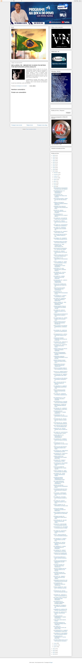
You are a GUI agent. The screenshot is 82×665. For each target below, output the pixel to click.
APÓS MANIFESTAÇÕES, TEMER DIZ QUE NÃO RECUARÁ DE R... (61, 199)
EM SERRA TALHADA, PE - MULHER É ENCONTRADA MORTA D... (60, 573)
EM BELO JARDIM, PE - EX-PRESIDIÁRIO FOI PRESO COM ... (61, 505)
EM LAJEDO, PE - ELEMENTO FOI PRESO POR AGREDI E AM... (60, 606)
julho (55, 181)
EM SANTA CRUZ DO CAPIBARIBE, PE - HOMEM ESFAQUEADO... (60, 617)
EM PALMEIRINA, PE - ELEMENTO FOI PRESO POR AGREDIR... (60, 195)
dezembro (56, 172)
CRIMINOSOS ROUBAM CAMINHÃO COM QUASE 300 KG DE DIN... (60, 339)
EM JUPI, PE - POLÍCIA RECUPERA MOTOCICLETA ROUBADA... (60, 211)
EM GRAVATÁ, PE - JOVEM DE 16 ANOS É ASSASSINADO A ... (61, 342)
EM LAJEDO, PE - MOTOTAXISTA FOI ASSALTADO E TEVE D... (60, 433)
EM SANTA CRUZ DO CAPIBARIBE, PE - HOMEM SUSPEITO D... (60, 412)
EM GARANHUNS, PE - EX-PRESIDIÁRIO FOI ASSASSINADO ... (59, 192)
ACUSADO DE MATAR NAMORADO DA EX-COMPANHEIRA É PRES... (59, 478)
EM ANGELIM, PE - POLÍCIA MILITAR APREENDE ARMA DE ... (60, 592)
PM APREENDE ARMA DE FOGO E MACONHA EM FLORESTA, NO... (60, 490)
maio (55, 184)
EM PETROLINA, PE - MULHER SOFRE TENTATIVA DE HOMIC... (60, 521)
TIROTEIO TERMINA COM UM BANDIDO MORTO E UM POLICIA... (60, 569)
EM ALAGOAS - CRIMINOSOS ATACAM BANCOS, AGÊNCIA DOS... (60, 494)
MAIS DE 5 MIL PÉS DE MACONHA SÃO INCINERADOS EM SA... (61, 486)
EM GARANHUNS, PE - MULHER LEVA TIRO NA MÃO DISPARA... (61, 402)
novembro (56, 174)
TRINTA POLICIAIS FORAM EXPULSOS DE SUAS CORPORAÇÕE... (59, 289)
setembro (56, 177)
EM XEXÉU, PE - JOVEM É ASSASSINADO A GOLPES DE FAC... (60, 252)
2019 (54, 167)
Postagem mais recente (16, 125)
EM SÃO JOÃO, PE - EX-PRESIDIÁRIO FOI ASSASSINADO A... (59, 436)
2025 (54, 157)
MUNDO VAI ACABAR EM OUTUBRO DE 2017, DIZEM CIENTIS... (60, 468)
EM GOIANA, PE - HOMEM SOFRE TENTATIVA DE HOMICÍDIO (59, 277)
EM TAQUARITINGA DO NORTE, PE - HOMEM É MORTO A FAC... (60, 235)
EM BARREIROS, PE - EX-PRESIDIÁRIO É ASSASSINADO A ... (61, 416)
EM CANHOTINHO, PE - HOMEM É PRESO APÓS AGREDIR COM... (60, 319)
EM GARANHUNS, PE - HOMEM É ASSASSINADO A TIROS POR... (61, 631)
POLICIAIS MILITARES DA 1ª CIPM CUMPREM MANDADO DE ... (60, 558)
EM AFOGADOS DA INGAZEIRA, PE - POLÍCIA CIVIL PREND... (60, 249)
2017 (54, 171)
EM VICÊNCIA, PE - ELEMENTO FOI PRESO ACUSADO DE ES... (61, 239)
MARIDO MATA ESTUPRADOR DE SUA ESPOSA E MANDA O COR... (61, 315)
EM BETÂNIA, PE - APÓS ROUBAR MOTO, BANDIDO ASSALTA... (60, 269)
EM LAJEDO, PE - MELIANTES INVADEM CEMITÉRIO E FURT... (60, 531)
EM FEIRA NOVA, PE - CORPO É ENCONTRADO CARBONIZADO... (60, 281)
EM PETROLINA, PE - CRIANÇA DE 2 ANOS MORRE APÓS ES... (61, 423)
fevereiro (56, 644)
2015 (54, 650)
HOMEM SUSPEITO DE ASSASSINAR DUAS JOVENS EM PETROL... (60, 457)
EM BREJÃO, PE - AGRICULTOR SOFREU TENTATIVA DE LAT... (60, 610)
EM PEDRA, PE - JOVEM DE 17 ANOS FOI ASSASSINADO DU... (61, 595)
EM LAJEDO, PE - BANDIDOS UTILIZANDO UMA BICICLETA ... (60, 394)
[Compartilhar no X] (32, 86)
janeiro (55, 646)
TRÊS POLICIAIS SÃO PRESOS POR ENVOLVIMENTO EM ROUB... (60, 447)
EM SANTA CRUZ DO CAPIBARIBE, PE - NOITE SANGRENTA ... (59, 265)
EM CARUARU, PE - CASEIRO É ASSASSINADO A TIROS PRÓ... (61, 409)
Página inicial (30, 125)
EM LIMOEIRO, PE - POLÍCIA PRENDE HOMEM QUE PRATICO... (60, 273)
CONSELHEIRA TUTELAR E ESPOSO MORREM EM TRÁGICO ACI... (59, 365)
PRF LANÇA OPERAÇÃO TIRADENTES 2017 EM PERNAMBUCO (59, 482)
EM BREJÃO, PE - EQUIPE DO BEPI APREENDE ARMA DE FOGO (60, 405)
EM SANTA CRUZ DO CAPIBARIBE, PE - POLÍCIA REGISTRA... (60, 637)
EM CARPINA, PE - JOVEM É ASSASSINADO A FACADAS (60, 551)
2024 (54, 158)
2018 (54, 169)
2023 (54, 160)
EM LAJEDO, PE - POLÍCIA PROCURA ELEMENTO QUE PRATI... (60, 501)
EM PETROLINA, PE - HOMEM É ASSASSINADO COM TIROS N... (60, 375)
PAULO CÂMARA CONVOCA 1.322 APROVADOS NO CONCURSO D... (61, 513)
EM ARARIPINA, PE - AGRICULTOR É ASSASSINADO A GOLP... (61, 293)
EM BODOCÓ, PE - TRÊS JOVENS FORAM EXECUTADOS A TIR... (59, 245)
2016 (54, 648)
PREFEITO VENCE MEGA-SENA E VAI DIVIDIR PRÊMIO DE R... (61, 256)
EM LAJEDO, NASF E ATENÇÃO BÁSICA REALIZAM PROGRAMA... (60, 598)
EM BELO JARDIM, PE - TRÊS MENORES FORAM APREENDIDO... (60, 303)
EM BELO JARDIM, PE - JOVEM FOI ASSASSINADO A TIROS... (60, 262)
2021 (54, 164)
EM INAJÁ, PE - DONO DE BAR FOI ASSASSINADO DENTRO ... (61, 525)
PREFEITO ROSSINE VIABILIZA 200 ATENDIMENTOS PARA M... (61, 369)
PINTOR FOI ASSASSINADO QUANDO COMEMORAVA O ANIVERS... (60, 353)
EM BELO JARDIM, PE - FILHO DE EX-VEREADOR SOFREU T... (60, 588)
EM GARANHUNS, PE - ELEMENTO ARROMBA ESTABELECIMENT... (59, 602)
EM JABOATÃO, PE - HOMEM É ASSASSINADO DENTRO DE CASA (60, 387)
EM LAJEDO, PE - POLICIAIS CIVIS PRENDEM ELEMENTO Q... (60, 498)
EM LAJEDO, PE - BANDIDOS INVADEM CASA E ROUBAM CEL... (60, 228)
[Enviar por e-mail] (30, 86)
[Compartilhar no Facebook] (33, 86)
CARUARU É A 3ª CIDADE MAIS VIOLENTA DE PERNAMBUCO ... (60, 554)
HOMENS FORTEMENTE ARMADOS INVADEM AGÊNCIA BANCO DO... (60, 203)
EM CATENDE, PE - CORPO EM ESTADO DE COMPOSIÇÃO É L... (60, 331)
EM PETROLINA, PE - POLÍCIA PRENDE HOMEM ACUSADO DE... (60, 420)
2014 (54, 652)
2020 (54, 165)
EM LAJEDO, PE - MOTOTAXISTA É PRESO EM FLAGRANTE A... (60, 225)
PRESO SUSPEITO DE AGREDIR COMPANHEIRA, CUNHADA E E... (60, 326)
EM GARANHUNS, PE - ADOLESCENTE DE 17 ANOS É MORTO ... (60, 215)
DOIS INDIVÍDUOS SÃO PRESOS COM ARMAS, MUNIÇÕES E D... (60, 379)
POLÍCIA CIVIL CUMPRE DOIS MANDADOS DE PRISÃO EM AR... (60, 285)
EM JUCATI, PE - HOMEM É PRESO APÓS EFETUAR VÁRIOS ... (59, 577)
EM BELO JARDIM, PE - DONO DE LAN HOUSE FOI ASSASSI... (61, 471)
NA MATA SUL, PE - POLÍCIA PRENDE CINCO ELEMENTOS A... (60, 429)
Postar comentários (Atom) (31, 129)
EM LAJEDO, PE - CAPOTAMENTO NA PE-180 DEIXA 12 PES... (60, 627)
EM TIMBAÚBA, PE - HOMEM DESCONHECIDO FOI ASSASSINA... (60, 547)
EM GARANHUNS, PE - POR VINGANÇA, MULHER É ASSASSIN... (59, 398)
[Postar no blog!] (31, 86)
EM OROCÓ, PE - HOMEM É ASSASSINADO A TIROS (59, 461)
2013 (54, 654)
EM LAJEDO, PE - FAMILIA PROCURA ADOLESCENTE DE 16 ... (60, 222)
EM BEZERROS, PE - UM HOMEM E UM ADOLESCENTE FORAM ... (61, 528)
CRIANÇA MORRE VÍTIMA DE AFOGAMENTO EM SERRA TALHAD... (60, 307)
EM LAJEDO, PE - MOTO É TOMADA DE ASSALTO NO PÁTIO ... (60, 311)
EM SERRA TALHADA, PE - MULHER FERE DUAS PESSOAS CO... (59, 565)
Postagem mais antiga (42, 125)
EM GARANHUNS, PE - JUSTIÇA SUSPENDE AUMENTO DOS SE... (60, 335)
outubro (55, 176)
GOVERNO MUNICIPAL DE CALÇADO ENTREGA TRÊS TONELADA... (60, 623)
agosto (55, 179)
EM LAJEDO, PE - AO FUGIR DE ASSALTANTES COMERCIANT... (61, 219)
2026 (54, 155)
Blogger (51, 662)
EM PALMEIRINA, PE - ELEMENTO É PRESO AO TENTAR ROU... (59, 584)
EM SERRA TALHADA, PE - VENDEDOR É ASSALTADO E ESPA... (60, 517)
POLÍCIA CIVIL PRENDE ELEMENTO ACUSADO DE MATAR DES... (60, 509)
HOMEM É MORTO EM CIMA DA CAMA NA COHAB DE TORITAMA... (60, 349)
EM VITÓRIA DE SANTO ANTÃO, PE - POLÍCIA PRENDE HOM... (60, 426)
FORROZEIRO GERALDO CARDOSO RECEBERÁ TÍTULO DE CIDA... (61, 357)
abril (55, 186)
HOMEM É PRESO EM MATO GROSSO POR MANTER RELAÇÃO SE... (60, 323)
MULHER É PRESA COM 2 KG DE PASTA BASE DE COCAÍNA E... (61, 640)
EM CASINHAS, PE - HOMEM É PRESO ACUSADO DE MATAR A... (60, 440)
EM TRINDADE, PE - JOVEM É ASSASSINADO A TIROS (60, 296)
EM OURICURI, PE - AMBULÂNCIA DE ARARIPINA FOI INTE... (61, 451)
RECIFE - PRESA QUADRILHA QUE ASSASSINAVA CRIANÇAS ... (60, 535)
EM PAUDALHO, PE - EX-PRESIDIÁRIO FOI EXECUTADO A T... (61, 444)
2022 (54, 162)
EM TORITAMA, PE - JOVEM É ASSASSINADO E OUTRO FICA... (60, 539)
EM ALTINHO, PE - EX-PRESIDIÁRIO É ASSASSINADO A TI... (61, 259)
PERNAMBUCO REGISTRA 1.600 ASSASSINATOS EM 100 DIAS (60, 581)
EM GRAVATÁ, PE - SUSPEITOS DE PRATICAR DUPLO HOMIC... (60, 345)
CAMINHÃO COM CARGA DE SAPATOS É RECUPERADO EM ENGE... (61, 207)
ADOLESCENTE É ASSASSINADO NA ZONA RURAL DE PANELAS (61, 189)
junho (55, 183)
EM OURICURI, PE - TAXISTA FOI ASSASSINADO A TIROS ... (60, 454)
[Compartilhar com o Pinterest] (35, 86)
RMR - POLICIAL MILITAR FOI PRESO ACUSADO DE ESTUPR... (60, 383)
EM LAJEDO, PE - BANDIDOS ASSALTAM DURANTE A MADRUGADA (60, 299)
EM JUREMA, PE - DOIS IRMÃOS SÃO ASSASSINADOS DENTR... (61, 634)
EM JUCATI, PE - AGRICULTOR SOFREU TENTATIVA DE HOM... (60, 613)
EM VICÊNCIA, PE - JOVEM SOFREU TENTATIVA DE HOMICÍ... (59, 474)
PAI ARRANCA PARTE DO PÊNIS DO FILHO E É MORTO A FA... (60, 242)
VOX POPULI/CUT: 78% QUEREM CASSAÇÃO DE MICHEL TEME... (60, 464)
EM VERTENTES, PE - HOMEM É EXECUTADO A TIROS (60, 232)
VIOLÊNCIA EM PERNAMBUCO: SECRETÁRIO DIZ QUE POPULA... (60, 562)
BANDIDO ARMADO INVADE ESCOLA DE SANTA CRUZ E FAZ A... (60, 361)
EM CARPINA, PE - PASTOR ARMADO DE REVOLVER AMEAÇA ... (59, 543)
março (55, 643)
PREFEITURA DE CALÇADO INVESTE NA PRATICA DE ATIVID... (59, 391)
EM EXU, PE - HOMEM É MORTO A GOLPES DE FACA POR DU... (60, 372)
